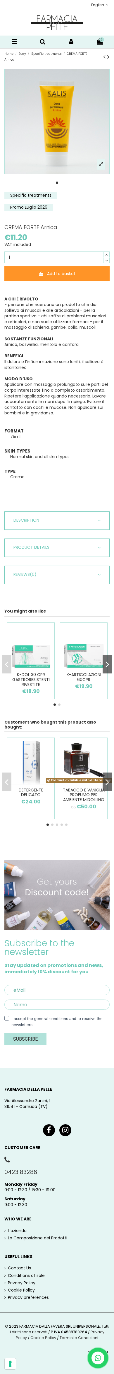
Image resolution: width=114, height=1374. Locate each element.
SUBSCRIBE (25, 1039)
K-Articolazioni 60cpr (84, 677)
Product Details (31, 547)
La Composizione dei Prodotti (37, 1238)
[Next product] (108, 56)
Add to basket (61, 274)
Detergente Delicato (31, 792)
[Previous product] (105, 56)
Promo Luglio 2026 (28, 207)
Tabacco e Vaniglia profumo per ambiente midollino (84, 795)
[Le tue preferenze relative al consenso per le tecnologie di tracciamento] (10, 1363)
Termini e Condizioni (79, 1337)
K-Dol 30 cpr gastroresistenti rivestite (31, 679)
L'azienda (17, 1231)
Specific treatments (30, 195)
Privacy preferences (28, 1297)
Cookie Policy (21, 1290)
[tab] (57, 520)
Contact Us (19, 1268)
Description (26, 520)
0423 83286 (20, 1172)
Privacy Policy (21, 1283)
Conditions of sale (26, 1275)
